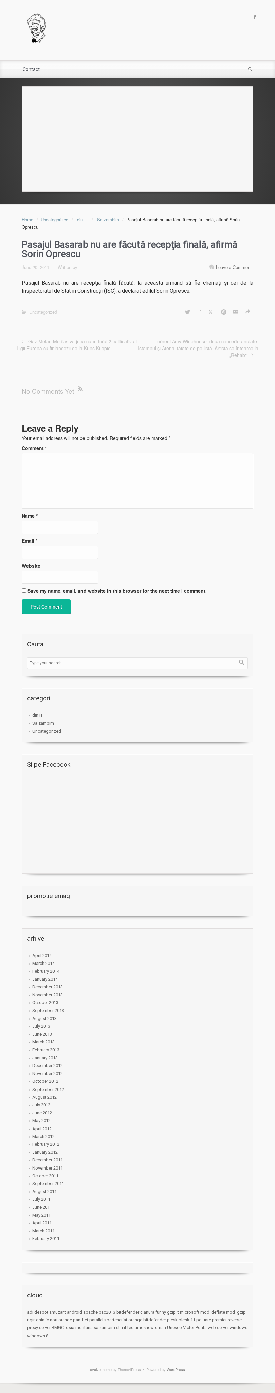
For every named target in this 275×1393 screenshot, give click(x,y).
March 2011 (43, 1230)
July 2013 (41, 1026)
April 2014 (42, 955)
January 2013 (45, 1057)
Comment (34, 448)
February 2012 (45, 1144)
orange (65, 1319)
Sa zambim (108, 219)
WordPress (176, 1369)
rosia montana (79, 1327)
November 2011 (47, 1168)
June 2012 (42, 1112)
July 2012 (41, 1104)
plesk (172, 1319)
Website (31, 565)
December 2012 (47, 1065)
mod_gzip (236, 1312)
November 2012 (47, 1073)
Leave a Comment (234, 267)
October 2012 (45, 1081)
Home (27, 219)
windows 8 (37, 1335)
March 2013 (43, 1041)
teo (130, 1327)
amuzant (57, 1312)
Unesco (174, 1327)
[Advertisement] (137, 137)
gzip (171, 1312)
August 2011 (44, 1191)
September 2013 (48, 1010)
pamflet (80, 1319)
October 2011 (45, 1175)
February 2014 (45, 971)
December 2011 (47, 1159)
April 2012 (42, 1128)
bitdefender (127, 1312)
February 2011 (45, 1238)
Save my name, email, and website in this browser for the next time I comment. (117, 590)
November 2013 (47, 994)
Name (30, 515)
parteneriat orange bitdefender (136, 1319)
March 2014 (43, 963)
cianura (147, 1312)
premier (219, 1319)
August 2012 (44, 1097)
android (74, 1312)
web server (218, 1327)
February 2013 (45, 1049)
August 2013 (44, 1018)
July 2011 (41, 1199)
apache (90, 1312)
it (178, 1312)
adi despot (37, 1312)
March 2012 (43, 1136)
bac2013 (107, 1312)
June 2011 (42, 1207)
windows (239, 1327)
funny (160, 1312)
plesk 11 (187, 1319)
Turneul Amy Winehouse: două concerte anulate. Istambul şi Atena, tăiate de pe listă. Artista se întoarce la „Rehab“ (198, 348)
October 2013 (45, 1002)
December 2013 (47, 986)
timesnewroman (150, 1327)
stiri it (121, 1327)
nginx (32, 1319)
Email (29, 540)
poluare (203, 1319)
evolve (95, 1369)
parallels (97, 1319)
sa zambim (104, 1327)
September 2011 (48, 1183)
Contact (31, 69)
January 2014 (45, 979)
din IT (82, 219)
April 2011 (42, 1222)
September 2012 (48, 1089)
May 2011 (41, 1215)
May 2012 (41, 1120)
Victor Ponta (195, 1327)
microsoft (189, 1312)
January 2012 (45, 1152)
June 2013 (42, 1034)
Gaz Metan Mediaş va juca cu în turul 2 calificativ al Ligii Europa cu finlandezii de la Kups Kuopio (77, 345)
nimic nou (48, 1319)
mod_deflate (212, 1312)
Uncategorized (54, 219)
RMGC (58, 1327)
